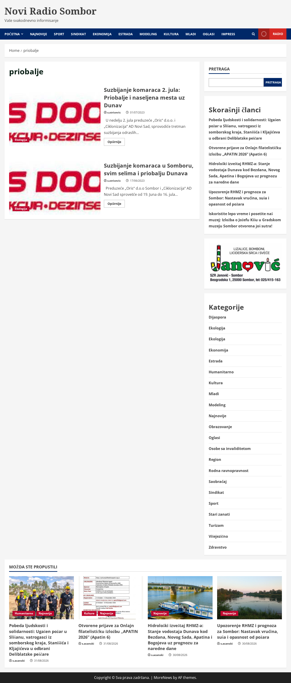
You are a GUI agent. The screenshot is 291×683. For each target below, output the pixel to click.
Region (215, 459)
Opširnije (116, 142)
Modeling (148, 34)
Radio (278, 34)
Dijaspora (217, 317)
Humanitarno (221, 371)
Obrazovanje (220, 426)
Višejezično (218, 536)
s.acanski (19, 661)
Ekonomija (102, 34)
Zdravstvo (218, 547)
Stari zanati (219, 514)
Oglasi (209, 34)
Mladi (191, 34)
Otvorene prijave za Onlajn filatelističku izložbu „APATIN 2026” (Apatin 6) (108, 631)
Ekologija (21, 140)
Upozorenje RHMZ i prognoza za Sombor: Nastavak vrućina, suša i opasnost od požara (239, 198)
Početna (12, 34)
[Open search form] (253, 34)
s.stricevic (114, 112)
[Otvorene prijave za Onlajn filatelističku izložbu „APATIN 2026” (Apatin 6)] (110, 597)
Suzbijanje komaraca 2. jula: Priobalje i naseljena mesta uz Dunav (54, 115)
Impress (228, 34)
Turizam (216, 525)
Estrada (125, 34)
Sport (59, 34)
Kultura (171, 34)
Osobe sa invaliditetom (230, 448)
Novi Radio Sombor (51, 11)
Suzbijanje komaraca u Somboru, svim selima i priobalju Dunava (54, 184)
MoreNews (163, 677)
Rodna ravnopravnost (228, 470)
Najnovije (38, 34)
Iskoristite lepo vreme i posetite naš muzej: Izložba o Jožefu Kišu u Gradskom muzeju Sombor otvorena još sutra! (245, 220)
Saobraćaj (218, 481)
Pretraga (219, 69)
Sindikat (78, 34)
